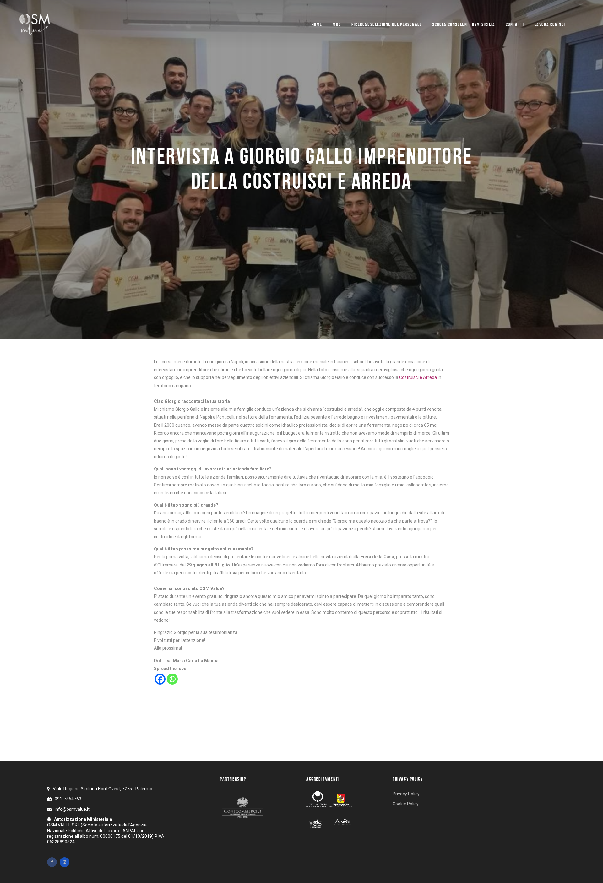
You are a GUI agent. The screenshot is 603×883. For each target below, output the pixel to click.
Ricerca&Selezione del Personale (386, 24)
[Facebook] (160, 679)
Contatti (515, 24)
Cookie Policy (406, 803)
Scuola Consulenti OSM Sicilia (463, 24)
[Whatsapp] (172, 679)
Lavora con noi (550, 24)
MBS (337, 24)
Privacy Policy (406, 793)
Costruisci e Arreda (418, 377)
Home (317, 24)
